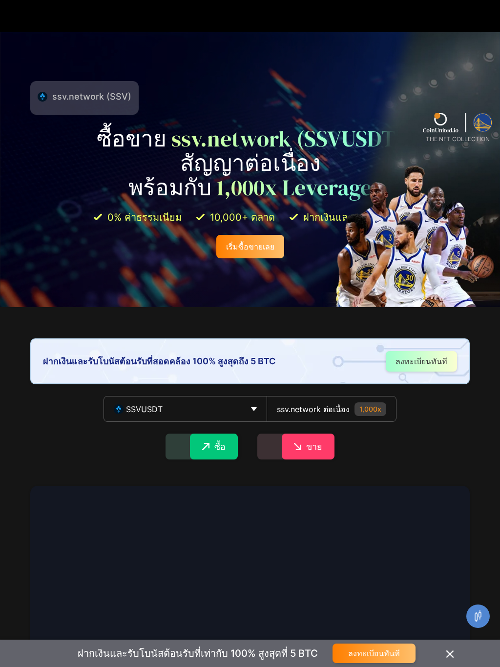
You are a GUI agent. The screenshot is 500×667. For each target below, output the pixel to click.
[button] (185, 408)
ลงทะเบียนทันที (374, 653)
